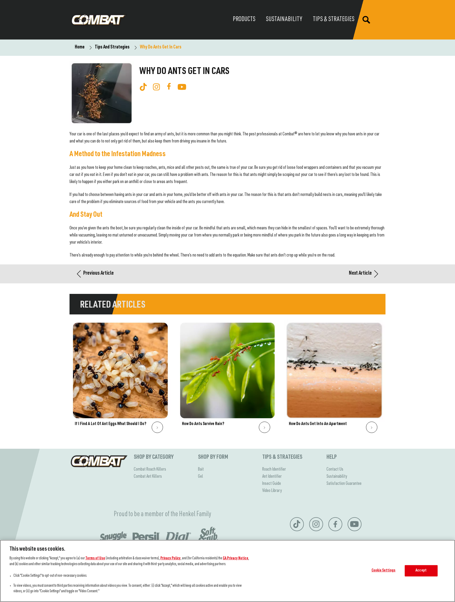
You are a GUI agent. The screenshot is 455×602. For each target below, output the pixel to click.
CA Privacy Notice (235, 558)
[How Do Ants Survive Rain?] (228, 379)
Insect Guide (271, 483)
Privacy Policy (170, 558)
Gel (200, 476)
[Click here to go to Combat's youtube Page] (181, 87)
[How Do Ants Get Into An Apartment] (334, 379)
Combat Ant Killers (148, 476)
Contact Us (335, 469)
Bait (201, 469)
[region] (227, 571)
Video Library (272, 490)
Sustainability (337, 476)
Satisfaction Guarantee (344, 483)
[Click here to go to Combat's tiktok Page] (143, 87)
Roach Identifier (274, 469)
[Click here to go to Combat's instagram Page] (156, 87)
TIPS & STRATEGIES (282, 457)
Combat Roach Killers (150, 469)
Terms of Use (95, 558)
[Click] (157, 427)
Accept (421, 571)
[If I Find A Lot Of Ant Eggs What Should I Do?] (120, 379)
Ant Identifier (272, 476)
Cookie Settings (383, 571)
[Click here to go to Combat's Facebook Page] (169, 86)
